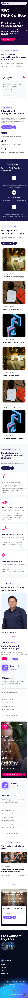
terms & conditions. (20, 921)
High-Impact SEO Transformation (13, 342)
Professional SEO (16, 725)
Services (15, 981)
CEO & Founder (5, 634)
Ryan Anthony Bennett (8, 632)
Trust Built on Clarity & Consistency (12, 482)
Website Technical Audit (14, 183)
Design (12, 274)
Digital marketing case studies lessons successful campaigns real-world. (12, 870)
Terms (5, 984)
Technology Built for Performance (12, 534)
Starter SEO (14, 666)
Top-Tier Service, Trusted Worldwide (13, 507)
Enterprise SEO (15, 784)
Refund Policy (21, 984)
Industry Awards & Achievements (12, 561)
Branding (6, 274)
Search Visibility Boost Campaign (13, 276)
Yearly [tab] (13, 658)
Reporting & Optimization (14, 212)
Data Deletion (12, 984)
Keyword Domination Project (12, 309)
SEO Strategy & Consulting (7, 78)
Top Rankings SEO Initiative (11, 375)
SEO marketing (5, 875)
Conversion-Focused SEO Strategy (14, 438)
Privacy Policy (22, 981)
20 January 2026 (22, 875)
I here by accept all (15, 921)
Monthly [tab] (4, 658)
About (8, 981)
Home (3, 981)
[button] (12, 636)
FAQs (14, 986)
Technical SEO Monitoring (14, 197)
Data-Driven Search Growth (11, 408)
